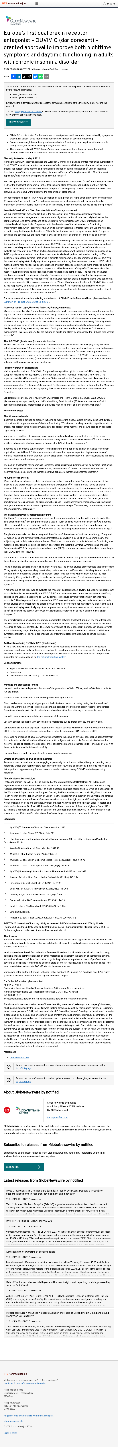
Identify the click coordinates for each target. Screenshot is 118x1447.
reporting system (57, 657)
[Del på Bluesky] (35, 77)
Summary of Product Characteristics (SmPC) (26, 302)
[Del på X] (24, 77)
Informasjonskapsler (14, 1421)
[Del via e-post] (46, 77)
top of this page (23, 1068)
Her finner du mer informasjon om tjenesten (25, 1383)
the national (43, 657)
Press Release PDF (19, 1057)
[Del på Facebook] (13, 77)
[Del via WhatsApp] (40, 77)
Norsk (6, 1433)
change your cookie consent (28, 111)
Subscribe (12, 1166)
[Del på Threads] (29, 77)
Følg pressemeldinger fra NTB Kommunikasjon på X (28, 1415)
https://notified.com (57, 1117)
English (13, 1433)
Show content (18, 122)
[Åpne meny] (37, 3)
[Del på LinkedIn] (18, 77)
